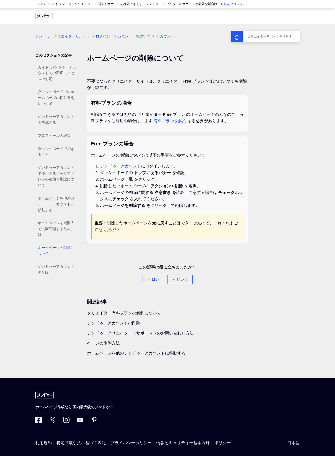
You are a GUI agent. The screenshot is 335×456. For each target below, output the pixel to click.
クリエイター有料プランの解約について (124, 313)
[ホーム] (44, 15)
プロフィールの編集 (54, 135)
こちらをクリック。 (231, 4)
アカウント (165, 36)
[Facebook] (38, 421)
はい (155, 279)
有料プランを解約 (170, 121)
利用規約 (43, 443)
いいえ (182, 279)
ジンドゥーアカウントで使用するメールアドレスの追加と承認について (56, 176)
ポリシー (222, 443)
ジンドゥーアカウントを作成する (56, 119)
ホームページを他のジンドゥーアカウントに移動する (56, 204)
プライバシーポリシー (131, 443)
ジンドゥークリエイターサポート (62, 36)
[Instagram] (66, 421)
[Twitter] (52, 421)
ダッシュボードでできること (56, 152)
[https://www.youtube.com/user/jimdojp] (80, 421)
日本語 (293, 443)
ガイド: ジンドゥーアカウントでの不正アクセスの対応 (57, 73)
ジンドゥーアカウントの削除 (56, 269)
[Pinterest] (94, 421)
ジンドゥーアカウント (120, 166)
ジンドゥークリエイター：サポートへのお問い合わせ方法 (140, 333)
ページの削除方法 (103, 343)
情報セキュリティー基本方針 (183, 443)
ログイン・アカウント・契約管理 (123, 36)
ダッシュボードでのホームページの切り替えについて (56, 97)
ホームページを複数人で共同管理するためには (56, 228)
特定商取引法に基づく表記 (81, 443)
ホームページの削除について (56, 251)
